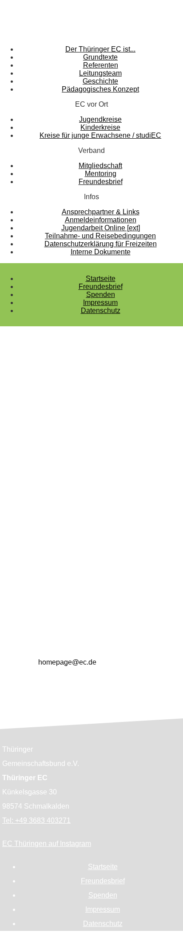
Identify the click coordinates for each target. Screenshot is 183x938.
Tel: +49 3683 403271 (36, 820)
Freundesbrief (101, 286)
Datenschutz (100, 310)
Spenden (100, 294)
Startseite (100, 278)
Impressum (100, 302)
